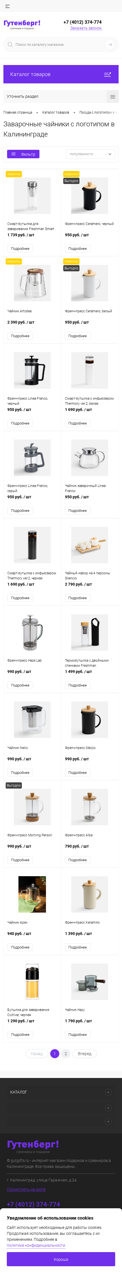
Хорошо (61, 1259)
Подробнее (20, 248)
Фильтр (28, 154)
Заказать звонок (86, 28)
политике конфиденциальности (36, 1245)
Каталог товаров (30, 74)
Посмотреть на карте (26, 1189)
